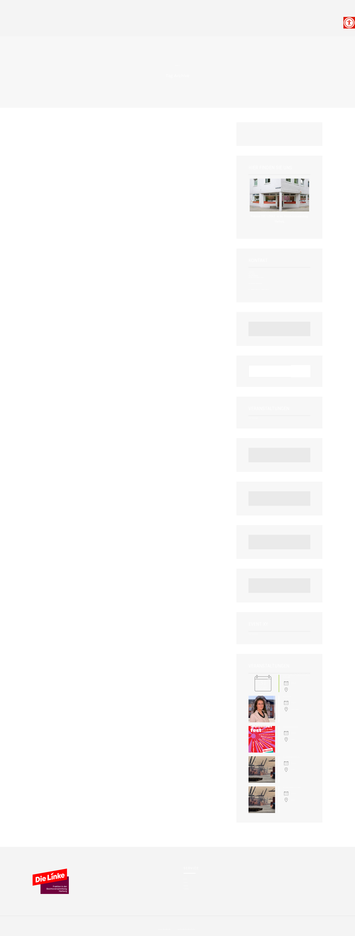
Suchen (300, 371)
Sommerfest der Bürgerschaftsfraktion (290, 726)
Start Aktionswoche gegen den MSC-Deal (291, 757)
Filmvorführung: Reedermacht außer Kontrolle (292, 787)
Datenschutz (186, 888)
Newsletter (186, 882)
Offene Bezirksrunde (287, 696)
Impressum (186, 885)
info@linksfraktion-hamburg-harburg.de (256, 277)
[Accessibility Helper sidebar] (349, 23)
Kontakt (185, 878)
